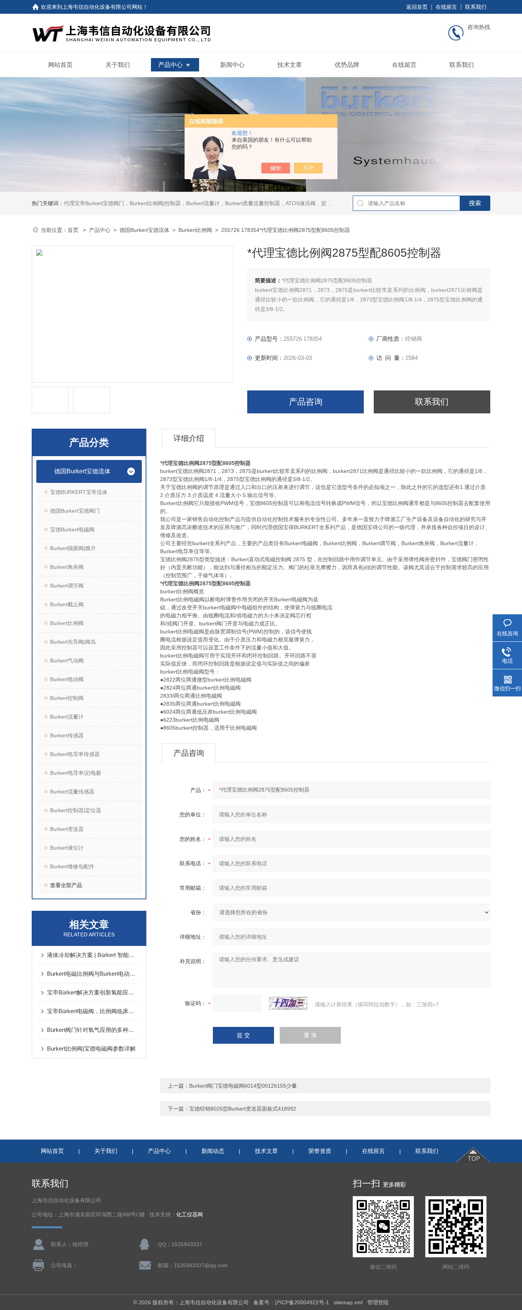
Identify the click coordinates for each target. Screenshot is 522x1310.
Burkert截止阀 (67, 604)
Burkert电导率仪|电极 (75, 773)
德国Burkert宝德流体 (144, 230)
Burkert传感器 (67, 735)
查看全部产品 (66, 885)
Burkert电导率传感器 (75, 754)
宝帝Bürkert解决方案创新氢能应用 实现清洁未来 (93, 992)
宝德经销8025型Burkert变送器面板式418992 (242, 1109)
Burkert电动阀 (67, 679)
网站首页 (60, 65)
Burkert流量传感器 (72, 792)
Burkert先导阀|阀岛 (73, 642)
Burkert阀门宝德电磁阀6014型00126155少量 (243, 1086)
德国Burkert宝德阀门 (75, 511)
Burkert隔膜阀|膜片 (73, 548)
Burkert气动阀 (67, 660)
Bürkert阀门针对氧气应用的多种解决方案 (93, 1030)
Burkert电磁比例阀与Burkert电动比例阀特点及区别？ (93, 973)
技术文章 (289, 65)
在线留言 (446, 7)
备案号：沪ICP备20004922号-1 (291, 1302)
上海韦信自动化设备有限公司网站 (102, 7)
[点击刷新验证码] (288, 1003)
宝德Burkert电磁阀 (72, 529)
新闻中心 (232, 65)
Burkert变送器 (67, 829)
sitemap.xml (348, 1302)
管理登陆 (378, 1302)
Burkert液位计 (67, 848)
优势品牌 (347, 65)
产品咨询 (306, 401)
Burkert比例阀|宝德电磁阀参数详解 (91, 1048)
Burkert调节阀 (67, 586)
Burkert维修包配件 (72, 866)
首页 (74, 230)
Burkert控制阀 (67, 698)
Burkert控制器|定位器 (75, 810)
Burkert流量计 (67, 717)
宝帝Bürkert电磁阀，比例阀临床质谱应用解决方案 (93, 1011)
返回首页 (417, 7)
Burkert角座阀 (67, 567)
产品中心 (170, 65)
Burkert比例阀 (195, 230)
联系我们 (475, 7)
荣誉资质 (319, 1151)
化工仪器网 (189, 1215)
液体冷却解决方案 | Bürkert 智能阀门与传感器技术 (93, 955)
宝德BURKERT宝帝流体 (78, 492)
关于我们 (117, 65)
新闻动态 (212, 1151)
